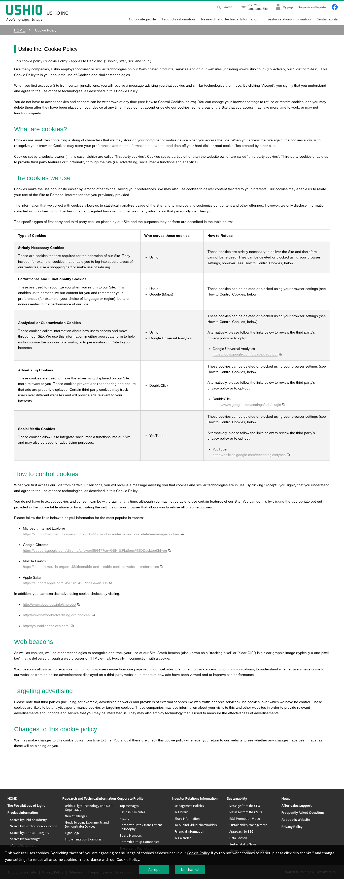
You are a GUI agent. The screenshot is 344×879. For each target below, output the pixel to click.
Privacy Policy (292, 826)
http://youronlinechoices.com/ (46, 626)
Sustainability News (242, 844)
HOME (12, 798)
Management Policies (189, 805)
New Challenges (76, 816)
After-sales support (297, 805)
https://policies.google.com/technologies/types (249, 455)
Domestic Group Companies (139, 841)
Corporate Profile (130, 798)
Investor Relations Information (195, 798)
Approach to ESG (241, 831)
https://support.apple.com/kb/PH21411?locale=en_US (65, 583)
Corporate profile (142, 19)
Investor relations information (287, 19)
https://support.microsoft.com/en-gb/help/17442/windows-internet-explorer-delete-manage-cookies (101, 534)
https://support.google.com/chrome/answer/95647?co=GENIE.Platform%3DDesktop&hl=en (95, 550)
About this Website (296, 819)
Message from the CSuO (245, 812)
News (286, 798)
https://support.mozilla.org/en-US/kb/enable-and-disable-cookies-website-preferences (91, 567)
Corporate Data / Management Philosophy (141, 827)
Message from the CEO (244, 805)
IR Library (181, 812)
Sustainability (327, 19)
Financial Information (189, 831)
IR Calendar (183, 838)
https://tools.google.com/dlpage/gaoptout (245, 354)
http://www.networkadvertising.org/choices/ (57, 615)
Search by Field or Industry (28, 820)
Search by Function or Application (33, 826)
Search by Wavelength (25, 839)
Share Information (187, 818)
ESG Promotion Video (244, 818)
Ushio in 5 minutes (132, 812)
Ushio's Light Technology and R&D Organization (89, 807)
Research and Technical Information (229, 19)
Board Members (131, 835)
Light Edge (72, 833)
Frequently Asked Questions (303, 812)
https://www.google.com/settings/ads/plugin (247, 405)
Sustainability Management (248, 825)
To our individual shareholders (196, 825)
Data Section (238, 838)
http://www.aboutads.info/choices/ (49, 604)
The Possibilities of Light (26, 805)
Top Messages (129, 805)
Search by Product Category (29, 832)
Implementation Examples (83, 839)
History (124, 818)
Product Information (23, 812)
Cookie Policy (198, 852)
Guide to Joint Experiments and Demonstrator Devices (87, 824)
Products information (178, 19)
